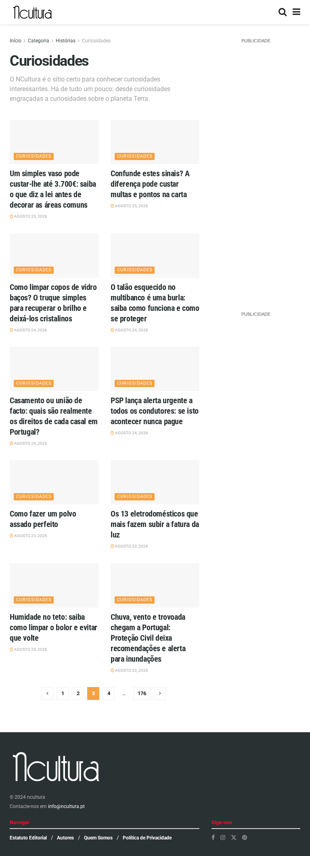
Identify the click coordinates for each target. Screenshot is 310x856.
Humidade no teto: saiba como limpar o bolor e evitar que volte (53, 627)
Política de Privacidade (147, 838)
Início (15, 41)
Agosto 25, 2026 (30, 216)
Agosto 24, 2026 (30, 330)
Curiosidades (96, 41)
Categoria (38, 41)
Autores (65, 838)
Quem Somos (98, 838)
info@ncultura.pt (66, 806)
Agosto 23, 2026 (30, 535)
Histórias (65, 41)
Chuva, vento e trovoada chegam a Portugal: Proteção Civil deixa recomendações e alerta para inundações (148, 638)
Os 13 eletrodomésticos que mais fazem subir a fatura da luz (155, 524)
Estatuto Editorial (28, 838)
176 (142, 693)
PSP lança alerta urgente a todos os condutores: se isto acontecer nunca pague (155, 411)
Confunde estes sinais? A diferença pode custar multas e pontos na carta (150, 184)
